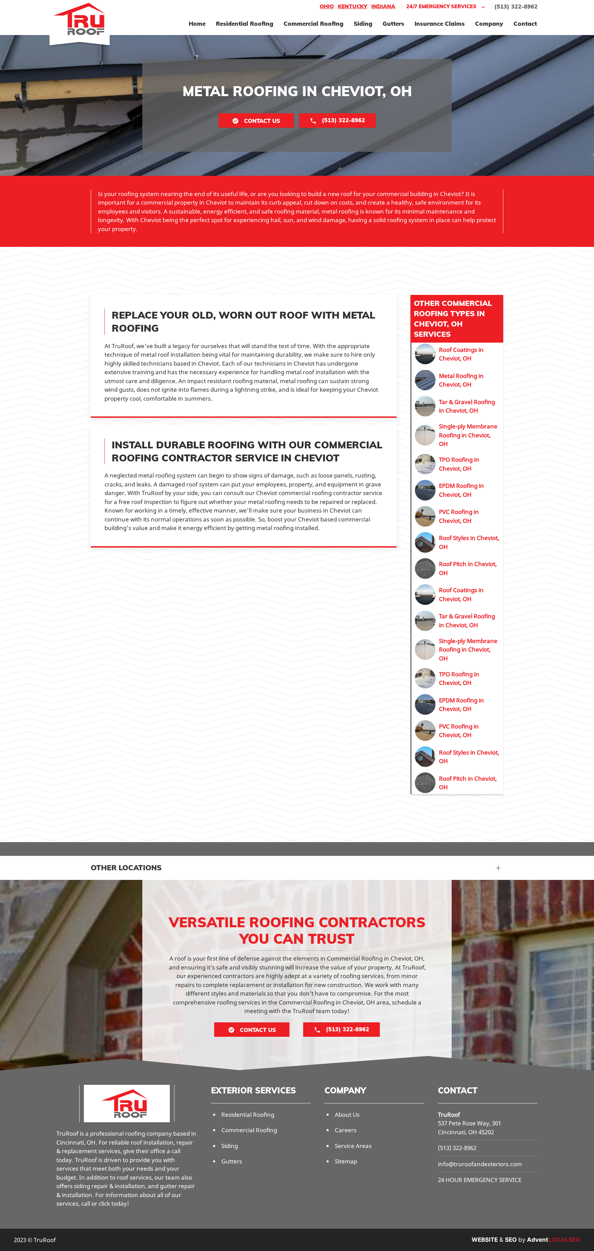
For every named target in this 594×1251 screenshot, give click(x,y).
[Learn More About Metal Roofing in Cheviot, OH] (457, 380)
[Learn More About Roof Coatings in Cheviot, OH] (457, 354)
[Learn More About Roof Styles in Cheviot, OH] (457, 542)
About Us (347, 1114)
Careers (345, 1130)
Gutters (393, 23)
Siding (363, 23)
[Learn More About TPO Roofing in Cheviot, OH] (457, 464)
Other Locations (126, 867)
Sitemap (346, 1161)
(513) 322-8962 (516, 6)
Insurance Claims (440, 23)
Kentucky (352, 6)
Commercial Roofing (313, 23)
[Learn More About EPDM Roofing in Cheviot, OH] (457, 490)
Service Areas (353, 1146)
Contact (525, 23)
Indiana (383, 6)
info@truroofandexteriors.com (480, 1164)
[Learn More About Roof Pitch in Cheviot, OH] (457, 568)
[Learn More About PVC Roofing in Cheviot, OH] (457, 516)
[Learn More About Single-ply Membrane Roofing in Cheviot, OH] (457, 435)
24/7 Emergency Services (441, 6)
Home (197, 23)
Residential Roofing (244, 23)
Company (489, 23)
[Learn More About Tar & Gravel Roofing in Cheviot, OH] (457, 406)
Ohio (327, 6)
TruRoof (449, 1114)
